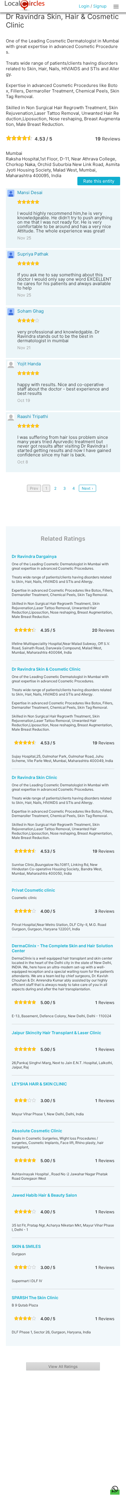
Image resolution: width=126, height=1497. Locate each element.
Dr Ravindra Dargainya (34, 556)
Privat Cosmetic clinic (33, 890)
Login (84, 6)
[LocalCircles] (24, 5)
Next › (87, 488)
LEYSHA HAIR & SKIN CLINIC (39, 1083)
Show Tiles (117, 6)
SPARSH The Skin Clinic (35, 1297)
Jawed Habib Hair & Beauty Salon (44, 1195)
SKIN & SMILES (26, 1246)
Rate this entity (98, 181)
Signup (100, 6)
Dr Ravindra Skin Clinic (34, 777)
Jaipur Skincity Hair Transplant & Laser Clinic (56, 1032)
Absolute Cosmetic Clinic (37, 1130)
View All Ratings (63, 1366)
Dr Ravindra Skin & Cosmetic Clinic (46, 669)
